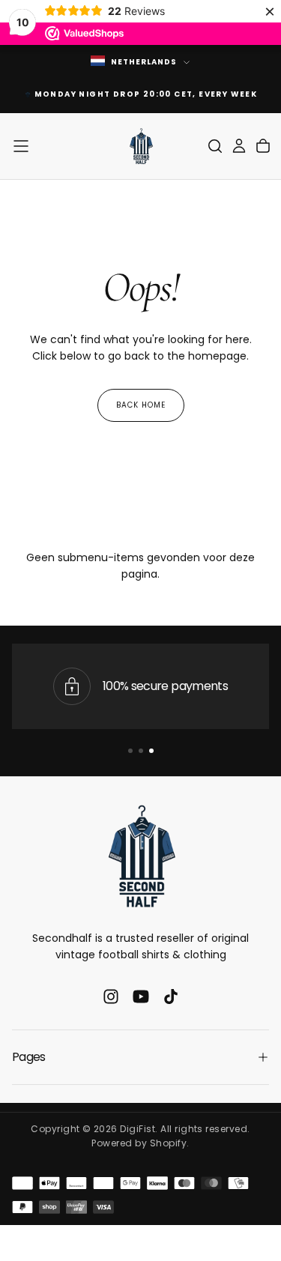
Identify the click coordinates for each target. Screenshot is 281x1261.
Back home (141, 405)
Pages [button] (29, 1056)
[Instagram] (111, 997)
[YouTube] (141, 997)
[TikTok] (171, 997)
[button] (21, 146)
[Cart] (263, 146)
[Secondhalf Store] (141, 855)
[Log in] (239, 146)
